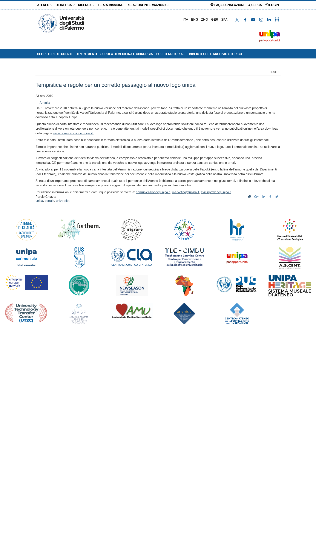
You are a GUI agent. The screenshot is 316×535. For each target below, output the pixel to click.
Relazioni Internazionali (148, 5)
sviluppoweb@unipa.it (216, 192)
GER (214, 19)
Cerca (256, 5)
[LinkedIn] (264, 196)
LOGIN (273, 5)
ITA (185, 19)
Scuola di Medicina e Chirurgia (126, 54)
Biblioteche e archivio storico (215, 54)
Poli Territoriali (171, 54)
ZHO (204, 19)
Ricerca (85, 5)
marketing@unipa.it (185, 192)
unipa (39, 200)
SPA (224, 19)
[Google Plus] (256, 196)
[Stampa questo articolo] (249, 196)
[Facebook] (270, 196)
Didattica (64, 5)
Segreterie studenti (54, 54)
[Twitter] (277, 196)
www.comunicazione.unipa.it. (73, 133)
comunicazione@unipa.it (153, 192)
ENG (194, 19)
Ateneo (43, 5)
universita (62, 200)
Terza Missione (110, 5)
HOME (274, 72)
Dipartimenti (86, 54)
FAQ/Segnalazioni (228, 5)
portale (49, 200)
